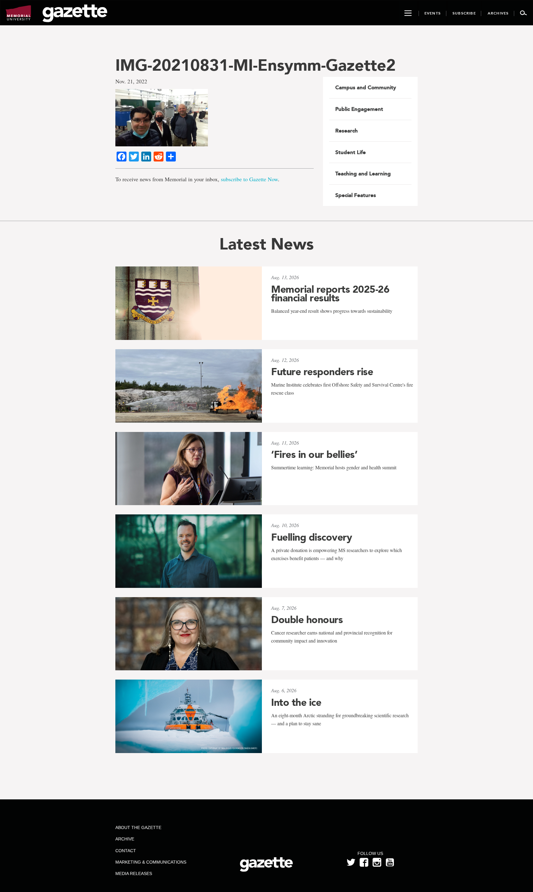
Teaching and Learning (363, 173)
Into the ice (296, 702)
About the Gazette (138, 827)
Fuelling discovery (311, 537)
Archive (124, 838)
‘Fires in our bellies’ (314, 454)
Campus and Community (365, 87)
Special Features (355, 195)
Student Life (350, 152)
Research (346, 131)
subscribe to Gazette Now (249, 179)
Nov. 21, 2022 (131, 81)
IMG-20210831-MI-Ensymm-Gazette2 (255, 65)
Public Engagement (359, 109)
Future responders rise (322, 371)
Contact (125, 850)
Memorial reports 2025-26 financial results (330, 293)
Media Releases (133, 873)
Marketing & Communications (150, 862)
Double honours (307, 619)
